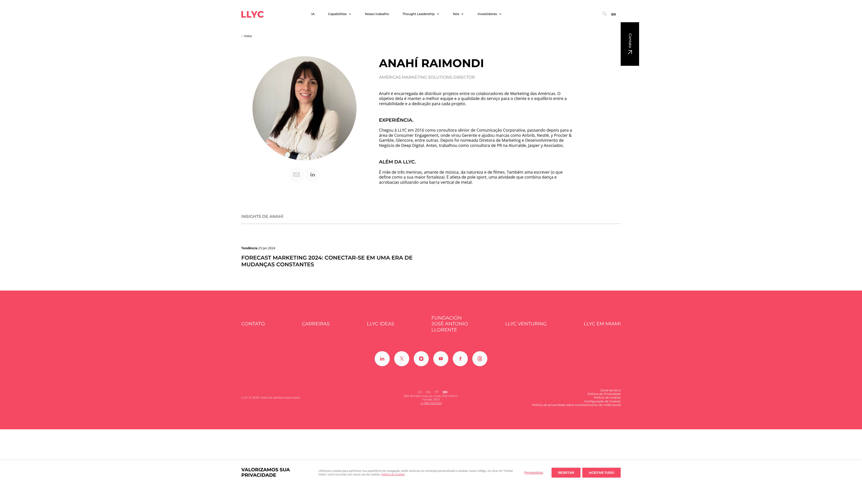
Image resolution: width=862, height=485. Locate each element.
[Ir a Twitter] (401, 358)
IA (313, 14)
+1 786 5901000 (431, 403)
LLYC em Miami (602, 324)
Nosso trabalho (377, 14)
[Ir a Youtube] (440, 358)
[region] (431, 472)
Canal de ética (610, 390)
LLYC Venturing (526, 324)
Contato (630, 40)
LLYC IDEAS (380, 324)
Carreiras (316, 324)
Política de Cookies (393, 474)
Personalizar (533, 472)
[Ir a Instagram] (421, 358)
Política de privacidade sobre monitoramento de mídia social (576, 405)
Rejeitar (566, 473)
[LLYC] (252, 14)
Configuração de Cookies (602, 401)
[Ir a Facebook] (460, 358)
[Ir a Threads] (479, 358)
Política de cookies (607, 397)
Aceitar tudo (601, 473)
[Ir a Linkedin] (382, 358)
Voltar (248, 36)
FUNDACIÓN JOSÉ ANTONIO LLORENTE (449, 324)
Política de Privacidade (604, 394)
